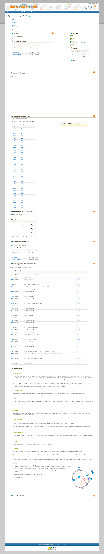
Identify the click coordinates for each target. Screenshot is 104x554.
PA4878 (14, 159)
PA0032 (14, 171)
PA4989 (14, 162)
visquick (30, 465)
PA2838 (14, 143)
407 (79, 293)
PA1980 (14, 140)
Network (13, 20)
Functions (13, 25)
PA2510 (14, 188)
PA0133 (14, 128)
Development (59, 544)
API (97, 3)
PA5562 (14, 169)
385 (79, 336)
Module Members (15, 26)
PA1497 (13, 19)
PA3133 (14, 147)
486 (79, 325)
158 (79, 291)
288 (79, 320)
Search (16, 11)
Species (24, 11)
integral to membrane (17, 54)
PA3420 (14, 152)
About (90, 3)
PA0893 (14, 135)
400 (79, 289)
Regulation (14, 22)
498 (79, 358)
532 (79, 313)
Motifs (13, 23)
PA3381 (14, 150)
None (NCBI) (73, 42)
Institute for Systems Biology (50, 544)
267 (79, 363)
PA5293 (14, 205)
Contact (93, 3)
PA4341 (14, 157)
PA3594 (14, 202)
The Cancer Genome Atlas (65, 465)
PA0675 (14, 133)
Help (31, 11)
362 (79, 277)
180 (79, 310)
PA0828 (14, 178)
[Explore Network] (29, 16)
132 (77, 322)
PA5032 (14, 164)
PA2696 (14, 190)
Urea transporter (16, 47)
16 (77, 56)
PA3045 (14, 145)
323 (79, 334)
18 (77, 54)
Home (8, 11)
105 (72, 54)
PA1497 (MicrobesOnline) (81, 42)
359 (79, 360)
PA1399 (14, 183)
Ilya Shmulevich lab (52, 465)
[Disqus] (53, 519)
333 (79, 332)
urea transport (16, 52)
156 (77, 296)
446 (79, 356)
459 (79, 315)
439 (79, 303)
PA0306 (14, 131)
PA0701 (14, 176)
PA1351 (14, 181)
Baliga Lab (42, 544)
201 (72, 56)
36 (77, 279)
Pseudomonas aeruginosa (18, 16)
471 (79, 284)
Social (13, 29)
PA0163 (14, 174)
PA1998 (14, 186)
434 (79, 339)
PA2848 (14, 195)
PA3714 (14, 154)
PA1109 (14, 138)
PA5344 (14, 166)
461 (79, 274)
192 (79, 286)
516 (79, 298)
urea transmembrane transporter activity (20, 49)
